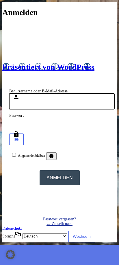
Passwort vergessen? (59, 219)
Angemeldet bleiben (31, 155)
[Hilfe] (51, 156)
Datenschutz (12, 228)
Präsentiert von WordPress (48, 67)
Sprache (8, 236)
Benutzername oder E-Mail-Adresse (38, 91)
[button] (10, 254)
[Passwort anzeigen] (16, 139)
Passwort (16, 115)
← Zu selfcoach (59, 224)
